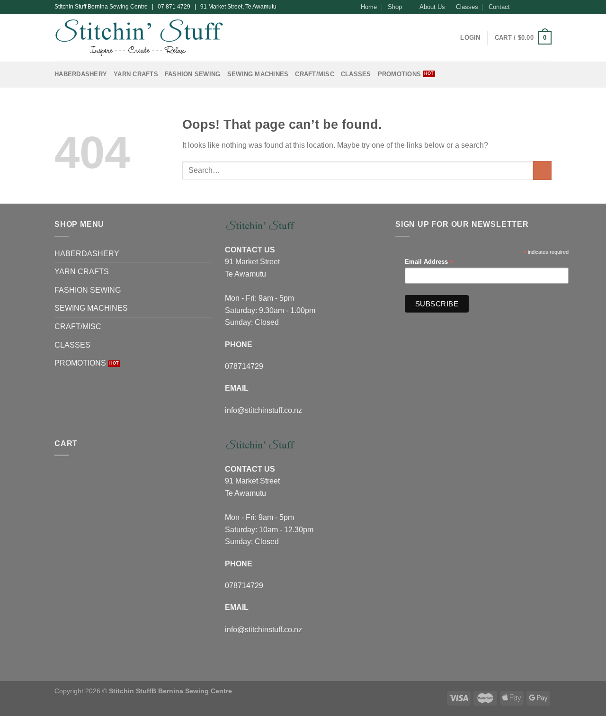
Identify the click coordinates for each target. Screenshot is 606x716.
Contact (499, 6)
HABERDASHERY (80, 74)
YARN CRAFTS (136, 74)
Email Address (429, 262)
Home (369, 6)
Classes (467, 6)
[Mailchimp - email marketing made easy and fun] (548, 306)
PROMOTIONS (399, 74)
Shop (395, 6)
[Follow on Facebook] (520, 7)
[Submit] (542, 170)
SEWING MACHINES (258, 74)
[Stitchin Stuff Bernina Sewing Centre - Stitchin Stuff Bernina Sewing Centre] (138, 37)
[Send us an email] (547, 7)
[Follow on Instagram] (529, 7)
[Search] (450, 38)
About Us (432, 6)
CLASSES (356, 74)
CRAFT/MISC (314, 74)
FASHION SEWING (193, 74)
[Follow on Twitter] (538, 7)
